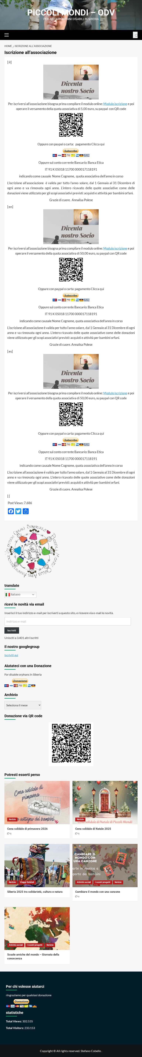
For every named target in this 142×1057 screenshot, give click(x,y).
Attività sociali (84, 882)
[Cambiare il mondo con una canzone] (105, 865)
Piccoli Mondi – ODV (71, 12)
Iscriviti (11, 630)
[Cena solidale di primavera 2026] (37, 802)
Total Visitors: (15, 1028)
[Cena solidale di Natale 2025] (105, 802)
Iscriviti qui (11, 655)
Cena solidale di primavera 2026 (27, 828)
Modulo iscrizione (115, 104)
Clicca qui (97, 144)
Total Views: (14, 1021)
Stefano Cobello (91, 1051)
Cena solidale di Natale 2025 (93, 828)
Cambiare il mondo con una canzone (97, 891)
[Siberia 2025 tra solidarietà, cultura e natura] (37, 865)
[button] (8, 34)
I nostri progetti (102, 882)
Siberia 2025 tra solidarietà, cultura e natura (34, 891)
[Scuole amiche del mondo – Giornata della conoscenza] (37, 928)
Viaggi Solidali (27, 882)
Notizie (12, 819)
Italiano (15, 594)
